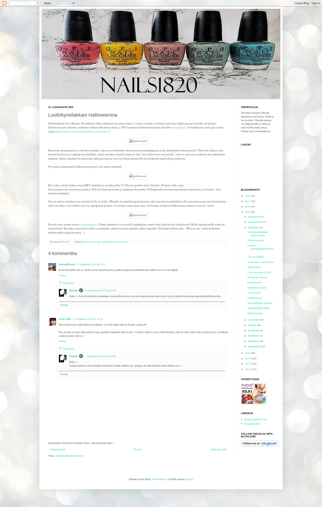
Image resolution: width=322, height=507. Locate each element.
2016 (248, 206)
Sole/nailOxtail (67, 264)
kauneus (89, 241)
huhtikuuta (254, 335)
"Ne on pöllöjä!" (256, 256)
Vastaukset (68, 283)
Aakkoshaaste (255, 298)
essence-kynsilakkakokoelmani (260, 248)
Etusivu (138, 449)
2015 (248, 212)
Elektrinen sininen (257, 287)
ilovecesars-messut (257, 277)
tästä (174, 127)
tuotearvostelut (121, 241)
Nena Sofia (65, 319)
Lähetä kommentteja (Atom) (69, 455)
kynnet (98, 241)
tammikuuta (254, 346)
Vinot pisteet (254, 292)
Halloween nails (256, 240)
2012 (248, 363)
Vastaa (62, 275)
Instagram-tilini (252, 423)
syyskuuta (253, 319)
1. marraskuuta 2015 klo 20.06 (100, 356)
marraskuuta (254, 221)
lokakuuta (253, 227)
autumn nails (254, 267)
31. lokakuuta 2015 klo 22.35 (87, 319)
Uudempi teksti (57, 449)
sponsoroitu (107, 241)
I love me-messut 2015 (259, 272)
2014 (248, 353)
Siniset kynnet (255, 313)
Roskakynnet (254, 282)
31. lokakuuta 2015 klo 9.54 (90, 264)
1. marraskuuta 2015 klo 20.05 (100, 290)
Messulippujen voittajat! (260, 303)
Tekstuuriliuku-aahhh (258, 308)
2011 (248, 369)
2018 (248, 195)
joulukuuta (254, 216)
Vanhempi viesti (218, 449)
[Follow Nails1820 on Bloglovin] (260, 445)
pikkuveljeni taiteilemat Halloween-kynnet (81, 131)
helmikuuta (254, 341)
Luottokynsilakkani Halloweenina (257, 233)
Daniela (73, 290)
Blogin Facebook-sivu (255, 419)
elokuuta (252, 325)
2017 (248, 201)
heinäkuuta (254, 330)
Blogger (189, 479)
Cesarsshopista (88, 224)
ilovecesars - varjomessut (261, 262)
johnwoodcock (159, 479)
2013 (248, 358)
